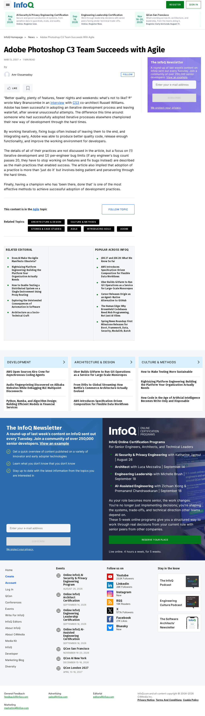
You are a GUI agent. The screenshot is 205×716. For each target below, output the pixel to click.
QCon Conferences (13, 599)
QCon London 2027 (75, 668)
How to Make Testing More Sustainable (166, 372)
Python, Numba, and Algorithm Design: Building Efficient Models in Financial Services (31, 404)
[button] (174, 98)
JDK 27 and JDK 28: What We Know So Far (116, 260)
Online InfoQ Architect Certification (71, 597)
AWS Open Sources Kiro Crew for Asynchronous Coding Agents (28, 373)
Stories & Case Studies (46, 228)
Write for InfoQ (14, 615)
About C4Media (15, 634)
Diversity (10, 666)
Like (14, 88)
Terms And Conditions (169, 699)
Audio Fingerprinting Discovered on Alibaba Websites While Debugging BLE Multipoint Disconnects (35, 388)
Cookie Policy (191, 699)
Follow (128, 74)
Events (9, 608)
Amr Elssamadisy (22, 74)
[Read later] (28, 88)
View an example (177, 77)
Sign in (193, 4)
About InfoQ (12, 628)
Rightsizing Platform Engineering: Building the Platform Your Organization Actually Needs (26, 273)
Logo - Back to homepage (24, 4)
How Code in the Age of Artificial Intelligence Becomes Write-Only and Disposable (170, 399)
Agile (36, 209)
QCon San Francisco (76, 648)
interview (57, 103)
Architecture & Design (46, 221)
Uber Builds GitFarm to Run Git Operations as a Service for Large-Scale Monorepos (117, 285)
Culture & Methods (83, 221)
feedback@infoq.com (16, 696)
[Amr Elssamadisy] (7, 75)
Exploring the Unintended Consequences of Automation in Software (27, 303)
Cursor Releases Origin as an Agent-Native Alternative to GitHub (116, 297)
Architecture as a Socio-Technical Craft (26, 314)
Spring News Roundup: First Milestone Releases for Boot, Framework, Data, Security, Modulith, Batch (117, 326)
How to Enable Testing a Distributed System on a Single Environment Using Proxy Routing (26, 290)
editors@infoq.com (103, 696)
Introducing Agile (99, 228)
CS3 (76, 103)
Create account (10, 579)
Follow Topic (118, 209)
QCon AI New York (74, 658)
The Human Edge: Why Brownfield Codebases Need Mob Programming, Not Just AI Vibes (115, 311)
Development (19, 362)
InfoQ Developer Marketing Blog (14, 654)
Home (9, 570)
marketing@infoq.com (16, 707)
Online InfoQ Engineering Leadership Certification (71, 615)
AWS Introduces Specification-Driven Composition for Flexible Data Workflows (115, 271)
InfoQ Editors (13, 621)
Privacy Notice (146, 699)
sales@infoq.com (57, 696)
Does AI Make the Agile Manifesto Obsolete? (25, 260)
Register (175, 4)
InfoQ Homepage (13, 37)
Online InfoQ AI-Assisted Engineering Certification (73, 634)
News (31, 37)
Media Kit (11, 640)
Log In (9, 589)
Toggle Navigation (7, 4)
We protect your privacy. (166, 107)
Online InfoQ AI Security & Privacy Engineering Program (75, 580)
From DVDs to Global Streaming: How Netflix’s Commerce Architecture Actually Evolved (101, 388)
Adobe (124, 228)
